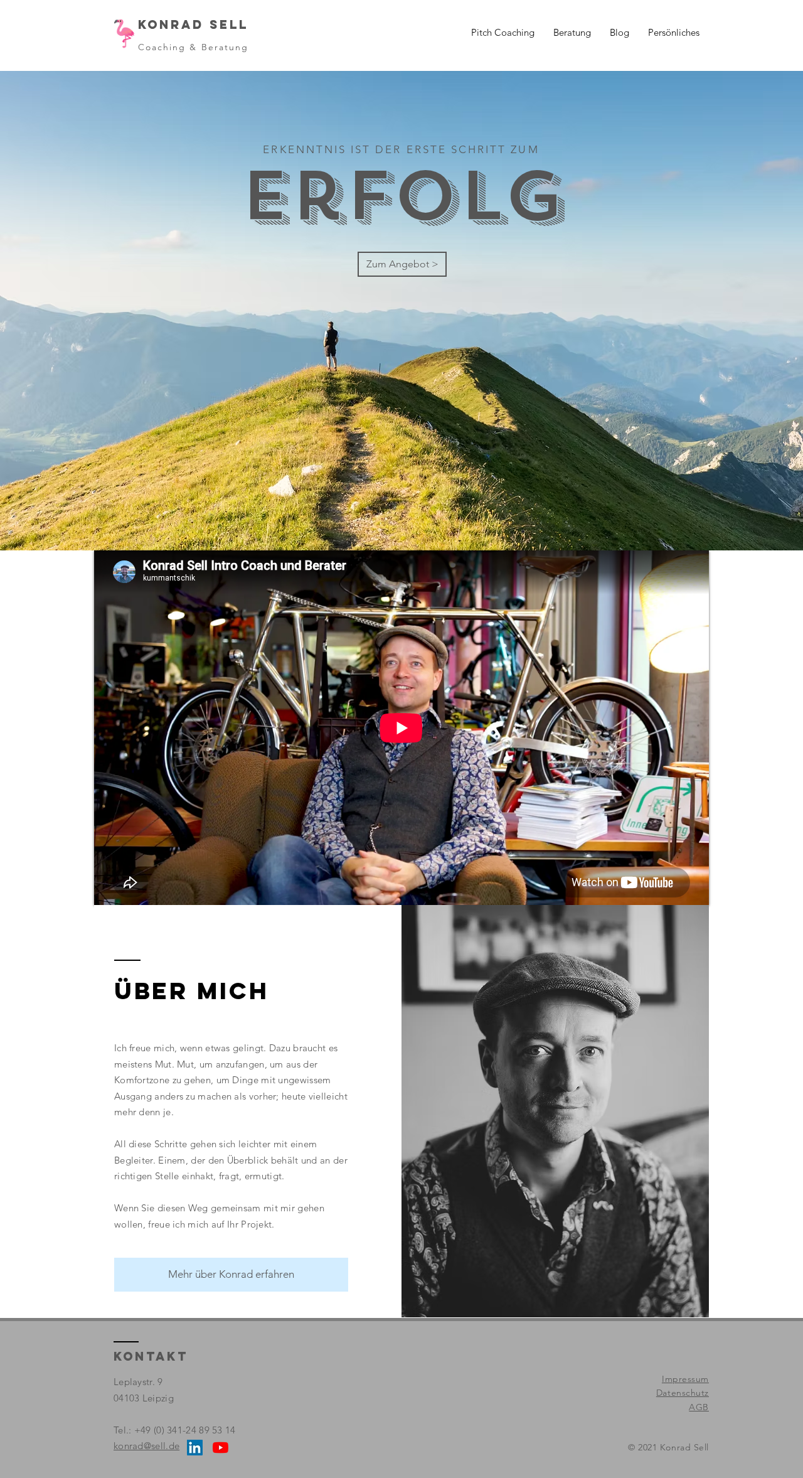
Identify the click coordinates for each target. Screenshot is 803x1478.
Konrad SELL (193, 24)
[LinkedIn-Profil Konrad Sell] (195, 1447)
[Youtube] (220, 1447)
